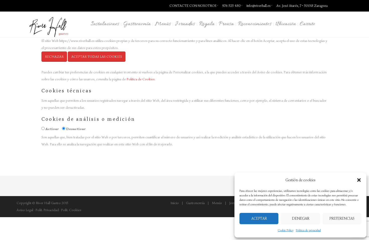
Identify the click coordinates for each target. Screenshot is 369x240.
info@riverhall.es (259, 6)
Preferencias (341, 218)
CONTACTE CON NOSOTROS (192, 6)
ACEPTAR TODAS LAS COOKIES (96, 56)
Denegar (300, 218)
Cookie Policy (285, 230)
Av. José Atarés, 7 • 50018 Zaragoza (302, 6)
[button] (358, 180)
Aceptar (259, 218)
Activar (52, 129)
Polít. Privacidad (47, 210)
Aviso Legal (25, 210)
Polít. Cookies (71, 210)
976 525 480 (231, 6)
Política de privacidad (308, 230)
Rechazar (54, 56)
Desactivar (76, 129)
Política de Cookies (141, 79)
